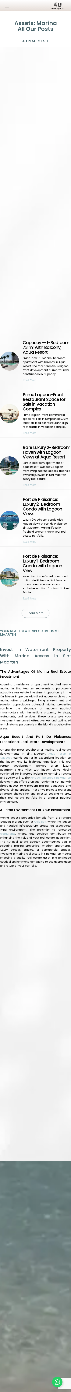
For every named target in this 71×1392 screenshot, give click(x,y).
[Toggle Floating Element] (57, 1382)
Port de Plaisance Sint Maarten (50, 778)
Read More (29, 380)
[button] (7, 5)
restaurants (7, 834)
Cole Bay (40, 822)
